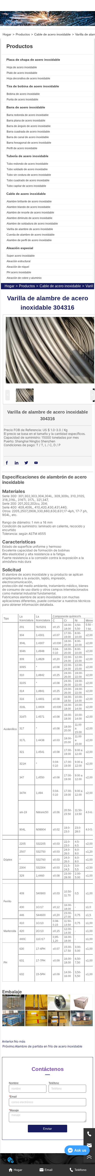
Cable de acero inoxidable (52, 34)
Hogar (7, 34)
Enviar (47, 1128)
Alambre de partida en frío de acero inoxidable (48, 1046)
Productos (23, 34)
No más (19, 1041)
